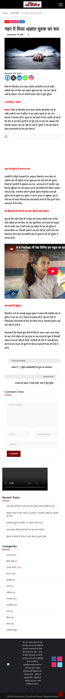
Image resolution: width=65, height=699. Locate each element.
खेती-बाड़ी (10, 561)
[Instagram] (31, 78)
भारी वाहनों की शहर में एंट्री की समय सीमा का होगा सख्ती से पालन (30, 506)
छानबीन (9, 579)
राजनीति (9, 604)
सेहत (8, 623)
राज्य (8, 611)
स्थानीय (22, 22)
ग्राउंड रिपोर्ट (14, 22)
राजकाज (9, 598)
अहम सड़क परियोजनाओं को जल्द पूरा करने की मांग (25, 529)
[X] (13, 78)
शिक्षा (8, 617)
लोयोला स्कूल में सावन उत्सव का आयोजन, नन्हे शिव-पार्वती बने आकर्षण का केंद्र (32, 514)
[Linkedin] (19, 78)
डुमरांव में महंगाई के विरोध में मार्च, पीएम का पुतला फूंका (26, 536)
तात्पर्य (8, 586)
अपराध (7, 22)
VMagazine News (50, 696)
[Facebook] (7, 78)
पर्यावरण (9, 592)
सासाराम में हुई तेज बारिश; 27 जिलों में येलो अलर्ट (24, 522)
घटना (8, 573)
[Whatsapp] (25, 78)
